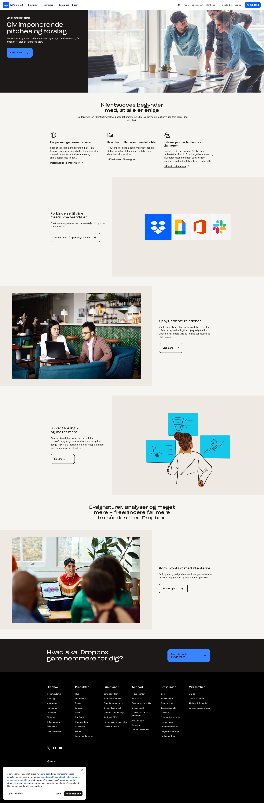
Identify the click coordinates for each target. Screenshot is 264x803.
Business (79, 703)
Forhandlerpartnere (169, 726)
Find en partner (167, 736)
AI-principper (138, 720)
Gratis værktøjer (54, 731)
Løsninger (51, 712)
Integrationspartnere (169, 731)
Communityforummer (170, 717)
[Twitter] (48, 748)
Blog (162, 694)
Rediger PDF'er (111, 717)
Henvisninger (166, 722)
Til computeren (54, 694)
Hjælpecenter (138, 694)
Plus (77, 694)
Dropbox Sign (81, 722)
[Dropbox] (15, 5)
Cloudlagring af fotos (113, 703)
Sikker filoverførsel (112, 708)
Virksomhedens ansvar (199, 708)
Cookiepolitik (138, 708)
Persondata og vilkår (141, 703)
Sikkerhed (51, 717)
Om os (192, 694)
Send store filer (111, 694)
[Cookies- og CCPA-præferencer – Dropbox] (44, 783)
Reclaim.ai (80, 726)
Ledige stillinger (196, 698)
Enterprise (80, 708)
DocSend (79, 717)
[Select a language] (179, 5)
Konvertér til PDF (111, 726)
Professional (80, 698)
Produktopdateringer (84, 736)
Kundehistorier (167, 703)
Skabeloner (52, 726)
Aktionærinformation (198, 703)
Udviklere (164, 712)
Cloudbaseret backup (114, 712)
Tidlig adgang (53, 722)
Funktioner (52, 708)
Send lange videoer (113, 698)
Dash (77, 712)
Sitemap (136, 725)
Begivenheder (166, 698)
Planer (78, 731)
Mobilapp (51, 698)
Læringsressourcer (140, 729)
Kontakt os (137, 698)
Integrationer (53, 703)
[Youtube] (60, 748)
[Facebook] (54, 748)
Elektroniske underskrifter (115, 722)
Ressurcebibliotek (168, 708)
